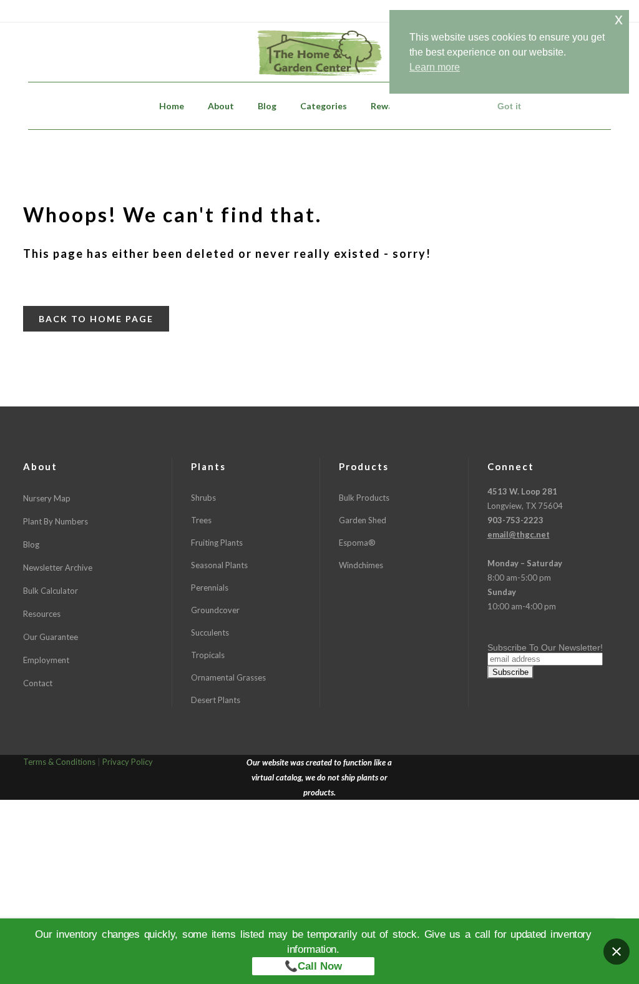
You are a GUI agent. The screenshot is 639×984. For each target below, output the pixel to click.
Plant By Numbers (55, 521)
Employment (46, 660)
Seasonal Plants (219, 565)
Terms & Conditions (59, 762)
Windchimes (361, 565)
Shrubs (203, 498)
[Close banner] (616, 951)
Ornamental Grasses (228, 677)
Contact (37, 683)
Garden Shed (362, 520)
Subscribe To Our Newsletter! (545, 647)
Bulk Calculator (50, 591)
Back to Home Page (96, 318)
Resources (42, 614)
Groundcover (215, 610)
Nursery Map (47, 498)
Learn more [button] (434, 67)
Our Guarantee (50, 637)
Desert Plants (215, 700)
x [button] (619, 19)
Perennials (209, 588)
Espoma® (357, 543)
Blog (31, 544)
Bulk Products (364, 498)
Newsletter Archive (57, 568)
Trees (201, 520)
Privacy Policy (127, 762)
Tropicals (208, 655)
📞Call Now (313, 966)
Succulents (210, 632)
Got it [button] (509, 106)
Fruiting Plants (217, 543)
